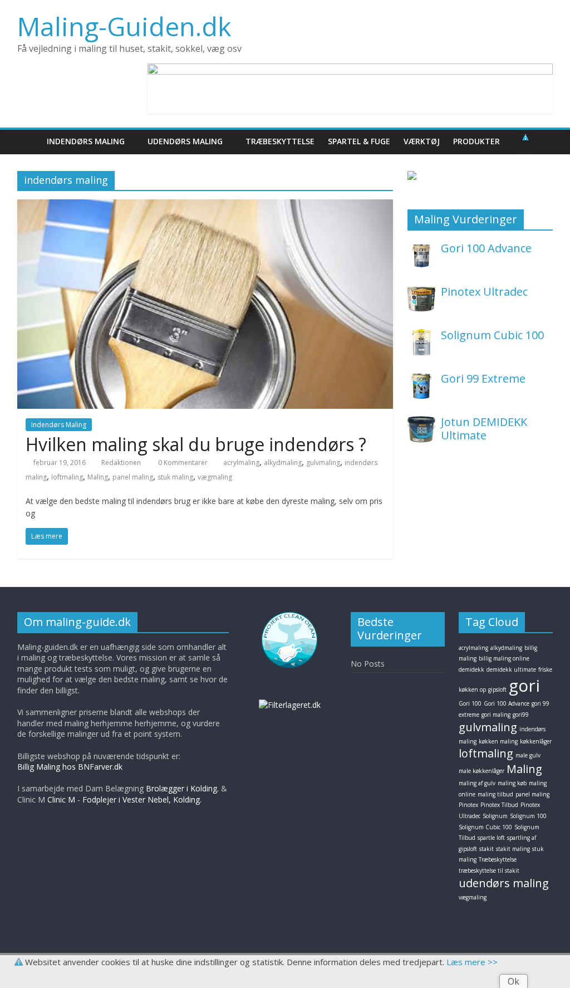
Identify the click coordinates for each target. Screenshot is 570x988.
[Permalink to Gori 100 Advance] (421, 247)
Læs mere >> (472, 961)
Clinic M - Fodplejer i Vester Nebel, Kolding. (124, 799)
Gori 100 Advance (486, 248)
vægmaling (215, 477)
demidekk (471, 669)
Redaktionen (121, 462)
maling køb (512, 783)
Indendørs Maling (58, 424)
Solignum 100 (528, 816)
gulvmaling (323, 462)
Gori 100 (470, 703)
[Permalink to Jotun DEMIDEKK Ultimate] (421, 421)
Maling (97, 477)
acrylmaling (241, 462)
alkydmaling (283, 462)
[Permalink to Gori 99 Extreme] (421, 378)
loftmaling (67, 477)
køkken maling (498, 741)
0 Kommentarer (182, 462)
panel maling (132, 477)
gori (524, 685)
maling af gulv (477, 783)
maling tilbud (495, 794)
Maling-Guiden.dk (124, 26)
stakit (486, 849)
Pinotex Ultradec (484, 291)
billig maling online (504, 658)
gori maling (495, 714)
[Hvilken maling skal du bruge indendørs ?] (205, 206)
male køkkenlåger (481, 771)
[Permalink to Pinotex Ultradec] (421, 291)
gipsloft (497, 689)
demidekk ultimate (511, 669)
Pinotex (468, 805)
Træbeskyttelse (498, 859)
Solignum (495, 816)
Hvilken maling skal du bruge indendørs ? (196, 444)
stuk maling (175, 477)
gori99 (521, 714)
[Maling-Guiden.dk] (28, 141)
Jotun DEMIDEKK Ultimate (484, 428)
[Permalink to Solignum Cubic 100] (421, 334)
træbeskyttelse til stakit (489, 870)
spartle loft (491, 838)
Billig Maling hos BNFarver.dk (69, 766)
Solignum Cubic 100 (492, 335)
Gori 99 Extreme (483, 378)
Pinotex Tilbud (499, 805)
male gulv (527, 755)
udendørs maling (504, 883)
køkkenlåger (536, 741)
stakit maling (513, 849)
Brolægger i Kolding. (182, 788)
